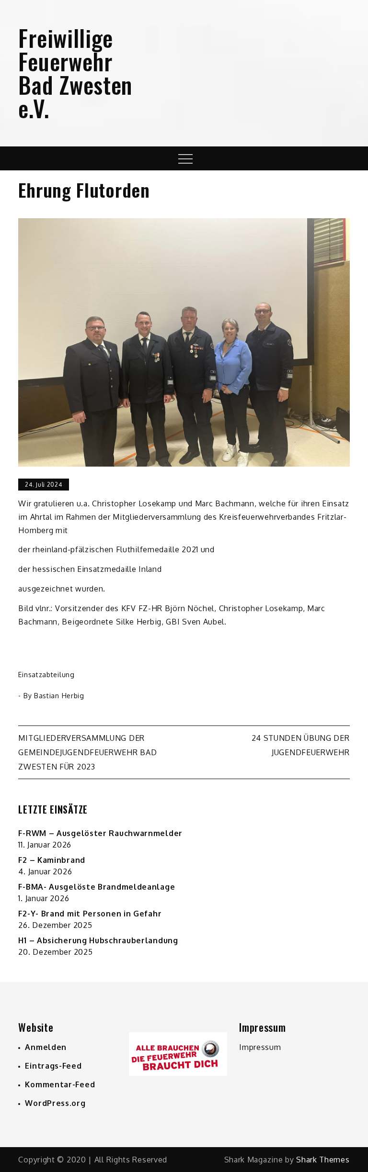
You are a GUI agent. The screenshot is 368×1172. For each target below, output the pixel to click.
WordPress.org (55, 1103)
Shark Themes (322, 1159)
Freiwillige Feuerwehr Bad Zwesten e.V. (75, 73)
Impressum (260, 1047)
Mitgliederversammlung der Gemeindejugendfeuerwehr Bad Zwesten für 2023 (87, 752)
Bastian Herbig (59, 696)
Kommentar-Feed (60, 1084)
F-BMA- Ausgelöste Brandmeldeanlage (96, 887)
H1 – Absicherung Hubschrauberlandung (98, 940)
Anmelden (46, 1047)
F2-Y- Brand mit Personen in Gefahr (89, 913)
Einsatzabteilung (46, 674)
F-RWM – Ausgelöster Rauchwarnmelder (100, 833)
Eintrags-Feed (53, 1066)
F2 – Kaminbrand (51, 860)
